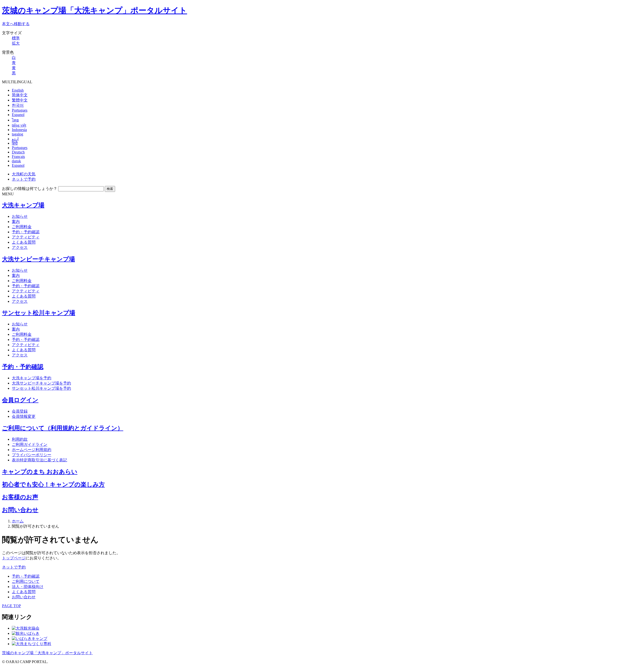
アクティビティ (25, 237)
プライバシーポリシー (31, 455)
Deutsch (18, 152)
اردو (15, 139)
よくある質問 (23, 242)
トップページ (14, 558)
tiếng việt (19, 125)
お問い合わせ (20, 510)
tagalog (17, 134)
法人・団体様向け (27, 586)
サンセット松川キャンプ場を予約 (41, 388)
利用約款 (20, 439)
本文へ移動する (16, 24)
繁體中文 (20, 100)
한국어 (18, 105)
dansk (16, 161)
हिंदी (15, 143)
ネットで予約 (23, 179)
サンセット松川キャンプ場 (38, 313)
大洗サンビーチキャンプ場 (38, 259)
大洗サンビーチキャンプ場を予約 (41, 383)
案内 (16, 221)
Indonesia (19, 130)
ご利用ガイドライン (29, 444)
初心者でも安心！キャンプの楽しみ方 (53, 484)
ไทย (15, 120)
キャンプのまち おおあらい (39, 471)
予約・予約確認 (25, 232)
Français (18, 156)
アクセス (20, 247)
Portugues (19, 110)
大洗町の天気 (23, 174)
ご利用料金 (22, 227)
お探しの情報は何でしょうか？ (29, 188)
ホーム (18, 521)
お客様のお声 (20, 497)
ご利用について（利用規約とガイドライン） (62, 428)
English (18, 90)
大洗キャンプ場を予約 (31, 378)
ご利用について (25, 581)
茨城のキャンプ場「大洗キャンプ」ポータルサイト (94, 10)
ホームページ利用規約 (31, 450)
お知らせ (20, 216)
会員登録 (20, 411)
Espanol (18, 115)
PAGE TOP (11, 606)
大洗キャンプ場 (23, 205)
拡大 (16, 43)
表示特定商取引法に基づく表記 (39, 460)
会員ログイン (20, 400)
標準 (16, 38)
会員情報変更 (23, 416)
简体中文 (20, 95)
